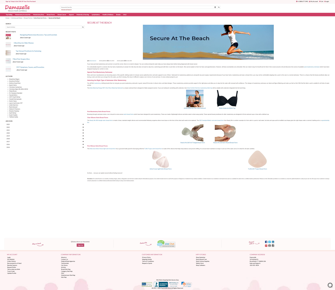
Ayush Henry (13, 85)
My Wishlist (10, 259)
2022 (8, 127)
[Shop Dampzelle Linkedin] (273, 241)
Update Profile (11, 273)
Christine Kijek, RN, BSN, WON (18, 89)
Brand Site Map (65, 269)
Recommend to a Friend (14, 263)
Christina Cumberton (15, 87)
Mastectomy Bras (38, 14)
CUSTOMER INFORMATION (152, 254)
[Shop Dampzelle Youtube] (269, 245)
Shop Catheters (200, 265)
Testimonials (65, 263)
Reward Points (11, 267)
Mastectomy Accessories (22, 14)
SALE (124, 14)
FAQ (62, 273)
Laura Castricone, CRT (16, 103)
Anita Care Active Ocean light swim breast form (103, 148)
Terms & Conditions (148, 261)
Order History (11, 261)
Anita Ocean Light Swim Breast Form (161, 169)
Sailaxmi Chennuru (14, 109)
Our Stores (64, 265)
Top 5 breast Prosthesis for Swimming (28, 51)
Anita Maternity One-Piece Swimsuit (195, 108)
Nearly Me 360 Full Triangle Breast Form (192, 142)
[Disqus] (208, 212)
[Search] (219, 7)
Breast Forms (51, 14)
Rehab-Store (200, 263)
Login (327, 1)
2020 (8, 133)
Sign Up (80, 245)
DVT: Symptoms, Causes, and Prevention (30, 67)
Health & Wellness (107, 14)
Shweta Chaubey (14, 111)
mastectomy (97, 83)
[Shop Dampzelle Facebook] (266, 241)
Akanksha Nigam (14, 79)
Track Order (11, 271)
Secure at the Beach (99, 22)
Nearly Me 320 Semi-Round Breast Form (225, 142)
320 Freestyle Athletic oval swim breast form (211, 120)
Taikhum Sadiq (13, 117)
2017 (8, 141)
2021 (8, 130)
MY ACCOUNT (12, 254)
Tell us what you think (13, 269)
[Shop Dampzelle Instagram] (273, 245)
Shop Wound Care (201, 259)
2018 (8, 138)
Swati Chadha (13, 115)
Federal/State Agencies (68, 261)
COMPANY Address (257, 254)
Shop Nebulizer (200, 257)
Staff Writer (12, 113)
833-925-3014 (254, 265)
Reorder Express (12, 265)
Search (8, 23)
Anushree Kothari (14, 81)
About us (64, 257)
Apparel (71, 14)
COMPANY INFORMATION (70, 254)
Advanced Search (66, 9)
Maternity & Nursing (83, 14)
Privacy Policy (146, 257)
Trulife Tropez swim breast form (153, 148)
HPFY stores (201, 254)
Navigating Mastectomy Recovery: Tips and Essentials (38, 35)
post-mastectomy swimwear (312, 67)
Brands (118, 14)
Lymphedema (96, 14)
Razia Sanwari (13, 107)
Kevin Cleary (13, 101)
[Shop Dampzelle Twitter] (269, 241)
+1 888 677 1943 (303, 1)
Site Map (64, 277)
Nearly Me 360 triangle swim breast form (101, 120)
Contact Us (64, 259)
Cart (322, 1)
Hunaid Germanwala (15, 99)
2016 (8, 144)
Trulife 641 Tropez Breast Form (257, 169)
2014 (8, 147)
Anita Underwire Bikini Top (227, 108)
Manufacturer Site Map (68, 275)
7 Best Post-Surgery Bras (21, 59)
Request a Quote (147, 263)
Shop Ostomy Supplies (202, 261)
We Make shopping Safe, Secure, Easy (167, 280)
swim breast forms (129, 114)
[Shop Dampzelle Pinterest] (266, 245)
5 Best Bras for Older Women (24, 43)
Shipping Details (147, 259)
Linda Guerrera (13, 105)
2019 (8, 136)
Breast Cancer (62, 14)
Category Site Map (66, 271)
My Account (314, 1)
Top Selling (9, 14)
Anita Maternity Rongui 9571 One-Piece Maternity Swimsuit (106, 88)
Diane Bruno (13, 91)
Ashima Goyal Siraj (14, 83)
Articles (63, 267)
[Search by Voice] (215, 7)
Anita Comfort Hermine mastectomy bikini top (199, 88)
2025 (8, 124)
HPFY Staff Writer (14, 97)
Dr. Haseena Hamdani (15, 93)
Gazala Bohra (13, 95)
